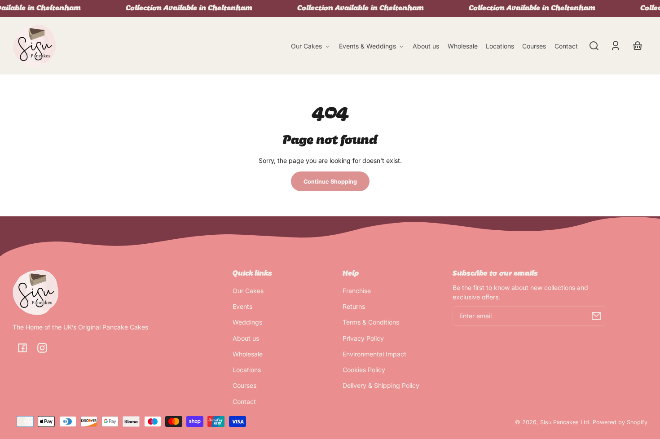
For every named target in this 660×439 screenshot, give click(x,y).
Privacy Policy (363, 338)
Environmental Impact (374, 354)
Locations (247, 369)
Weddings (247, 322)
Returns (354, 306)
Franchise (357, 290)
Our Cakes (248, 290)
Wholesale (248, 354)
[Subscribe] (596, 316)
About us (246, 338)
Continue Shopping (330, 181)
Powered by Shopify (620, 422)
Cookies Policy (364, 369)
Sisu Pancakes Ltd (564, 422)
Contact (244, 401)
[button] (594, 46)
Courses (244, 385)
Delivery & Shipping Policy (381, 385)
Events (242, 306)
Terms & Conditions (371, 322)
